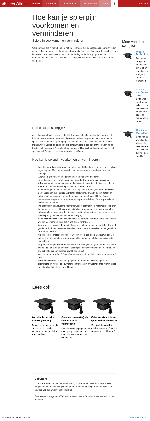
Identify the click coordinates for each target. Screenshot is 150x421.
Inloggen (143, 3)
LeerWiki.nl (17, 3)
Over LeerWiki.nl (138, 417)
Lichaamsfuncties (69, 3)
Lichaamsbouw (89, 3)
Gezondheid (51, 3)
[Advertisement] (75, 93)
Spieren (105, 3)
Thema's (36, 3)
